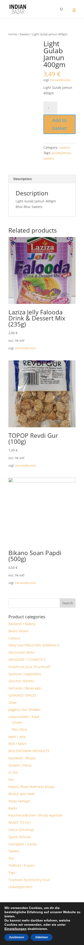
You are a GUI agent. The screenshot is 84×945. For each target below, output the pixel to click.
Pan (11, 779)
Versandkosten (60, 80)
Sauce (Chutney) (21, 829)
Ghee (12, 702)
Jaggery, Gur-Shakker (24, 709)
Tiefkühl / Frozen (21, 865)
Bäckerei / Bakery (21, 624)
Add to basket (59, 124)
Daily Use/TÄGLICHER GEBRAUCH (33, 645)
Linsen (17, 722)
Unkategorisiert (20, 887)
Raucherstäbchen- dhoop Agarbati (35, 815)
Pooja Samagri (19, 801)
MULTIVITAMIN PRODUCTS (28, 751)
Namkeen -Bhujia (21, 758)
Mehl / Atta (17, 736)
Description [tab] (22, 179)
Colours (14, 638)
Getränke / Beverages (25, 688)
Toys (11, 872)
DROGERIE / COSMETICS (27, 659)
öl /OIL (13, 772)
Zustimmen (16, 937)
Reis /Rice (19, 729)
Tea (11, 858)
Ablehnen (41, 937)
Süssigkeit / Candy (22, 844)
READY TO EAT (19, 822)
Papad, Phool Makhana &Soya (31, 786)
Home (12, 34)
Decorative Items (21, 652)
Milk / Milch (17, 743)
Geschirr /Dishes (21, 681)
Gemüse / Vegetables (24, 674)
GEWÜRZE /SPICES (22, 695)
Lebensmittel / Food (23, 717)
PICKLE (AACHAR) (21, 794)
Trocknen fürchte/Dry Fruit (29, 880)
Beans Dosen (18, 631)
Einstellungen (15, 929)
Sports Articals (19, 837)
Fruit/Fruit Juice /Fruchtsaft (29, 667)
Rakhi (12, 808)
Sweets (24, 34)
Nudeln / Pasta (20, 765)
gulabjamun (61, 153)
